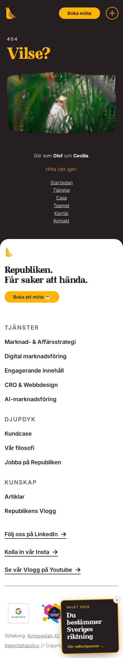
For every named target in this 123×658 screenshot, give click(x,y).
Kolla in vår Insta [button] (27, 552)
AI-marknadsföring (31, 399)
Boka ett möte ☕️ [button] (32, 297)
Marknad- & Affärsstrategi (40, 341)
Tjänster (61, 190)
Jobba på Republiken (33, 462)
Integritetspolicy (22, 645)
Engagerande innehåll (34, 370)
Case (61, 198)
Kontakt (61, 221)
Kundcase (18, 433)
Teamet (61, 205)
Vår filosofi (19, 447)
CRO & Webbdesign (31, 384)
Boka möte (80, 13)
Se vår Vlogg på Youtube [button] (38, 570)
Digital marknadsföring (36, 356)
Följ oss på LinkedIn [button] (31, 534)
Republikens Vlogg (30, 511)
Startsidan (61, 182)
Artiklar (15, 496)
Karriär (61, 213)
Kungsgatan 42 (43, 636)
